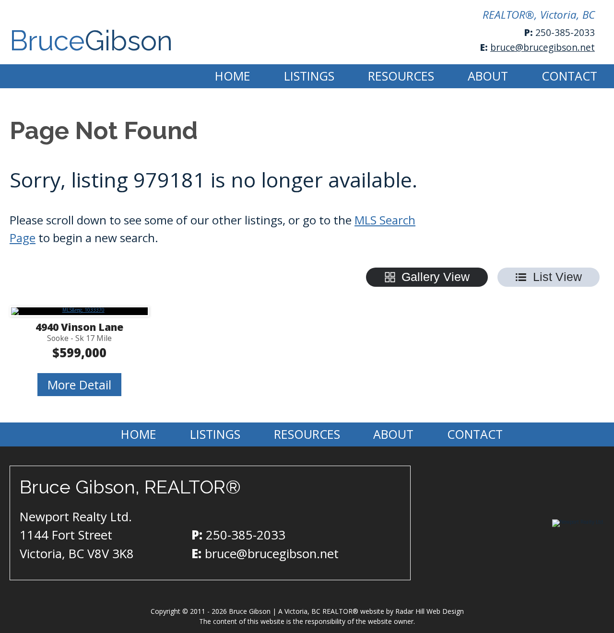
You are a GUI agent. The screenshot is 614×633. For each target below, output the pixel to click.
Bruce (91, 41)
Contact (569, 76)
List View (557, 276)
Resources (401, 76)
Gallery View (435, 276)
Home (232, 76)
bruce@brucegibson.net (542, 47)
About (488, 76)
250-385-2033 (565, 32)
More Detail (79, 384)
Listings (309, 76)
